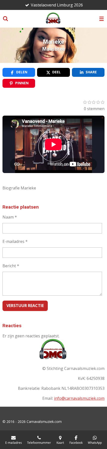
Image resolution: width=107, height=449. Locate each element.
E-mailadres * (15, 241)
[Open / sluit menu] (101, 18)
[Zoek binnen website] (5, 18)
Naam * (9, 217)
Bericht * (10, 266)
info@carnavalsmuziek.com (79, 398)
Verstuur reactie (25, 305)
